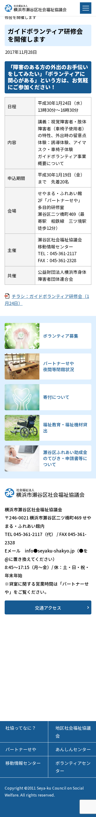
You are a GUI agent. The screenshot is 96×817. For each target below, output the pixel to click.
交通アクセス (48, 607)
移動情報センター (23, 763)
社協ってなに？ (20, 728)
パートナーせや (20, 749)
